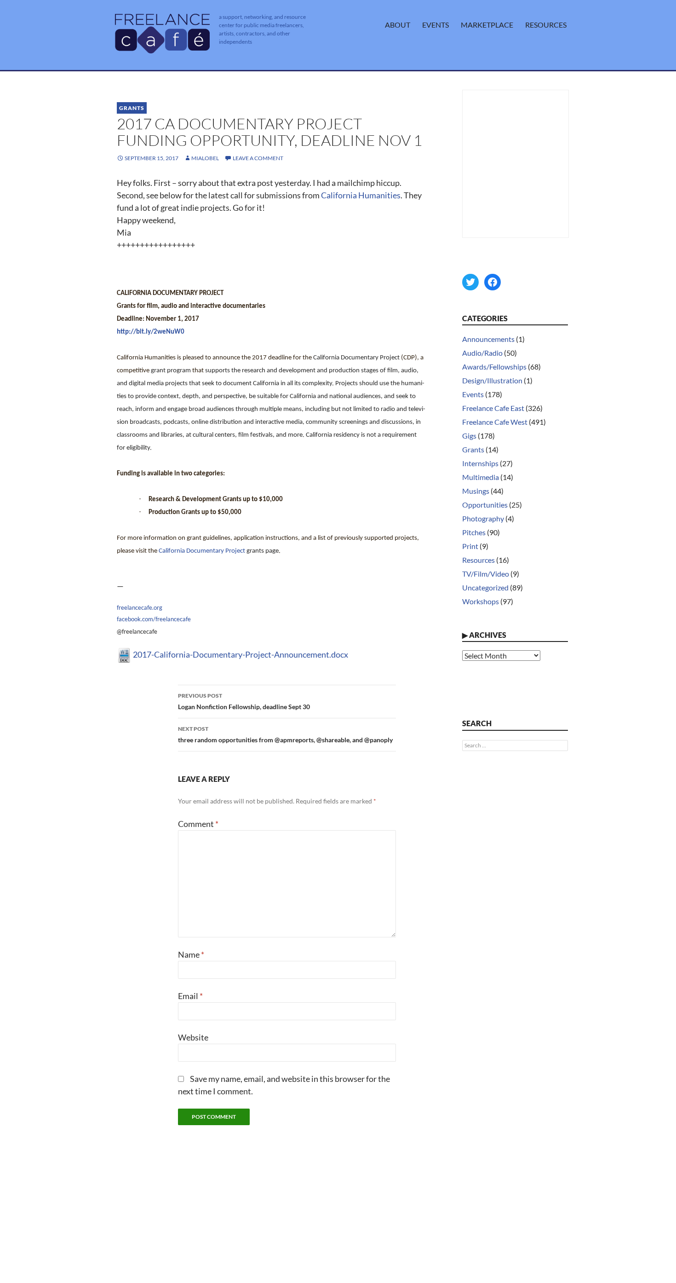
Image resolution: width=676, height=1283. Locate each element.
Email (190, 996)
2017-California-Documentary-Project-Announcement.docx (240, 654)
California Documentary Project (202, 551)
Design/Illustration (492, 380)
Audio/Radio (482, 352)
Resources (546, 24)
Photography (483, 518)
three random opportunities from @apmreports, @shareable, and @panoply (285, 734)
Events (435, 24)
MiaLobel (205, 158)
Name (191, 954)
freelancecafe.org (139, 607)
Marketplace (487, 24)
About (397, 24)
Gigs (469, 435)
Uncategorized (485, 587)
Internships (480, 463)
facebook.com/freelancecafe (154, 619)
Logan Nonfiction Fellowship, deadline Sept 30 (244, 701)
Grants (131, 107)
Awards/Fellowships (494, 366)
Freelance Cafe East (493, 408)
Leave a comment (258, 158)
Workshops (480, 601)
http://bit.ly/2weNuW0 (150, 332)
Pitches (474, 532)
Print (470, 546)
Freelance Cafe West (494, 421)
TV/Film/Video (485, 573)
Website (193, 1037)
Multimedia (480, 477)
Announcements (488, 339)
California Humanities (361, 195)
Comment (198, 824)
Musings (475, 490)
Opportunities (485, 504)
